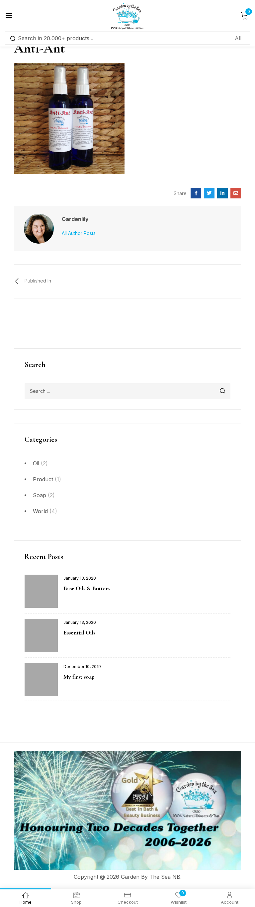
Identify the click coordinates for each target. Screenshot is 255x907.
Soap (39, 495)
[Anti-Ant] (196, 193)
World (40, 511)
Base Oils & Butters (86, 588)
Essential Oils (79, 632)
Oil (36, 463)
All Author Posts (79, 233)
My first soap (79, 676)
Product (43, 479)
